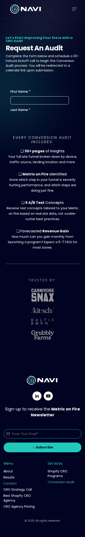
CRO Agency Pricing (19, 506)
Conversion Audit (61, 482)
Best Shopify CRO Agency (17, 498)
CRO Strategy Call (17, 489)
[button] (74, 9)
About (8, 471)
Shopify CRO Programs (57, 473)
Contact (10, 483)
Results (9, 477)
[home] (25, 9)
